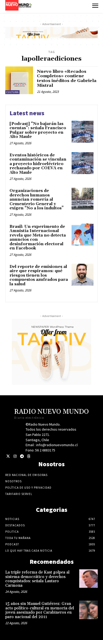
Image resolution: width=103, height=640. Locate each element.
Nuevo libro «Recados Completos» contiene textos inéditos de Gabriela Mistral (66, 78)
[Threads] (28, 456)
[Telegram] (22, 456)
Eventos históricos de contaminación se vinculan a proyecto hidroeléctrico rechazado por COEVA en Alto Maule (38, 164)
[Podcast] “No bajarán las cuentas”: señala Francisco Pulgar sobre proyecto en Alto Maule (38, 130)
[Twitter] (8, 456)
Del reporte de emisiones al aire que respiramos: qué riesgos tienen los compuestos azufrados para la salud (39, 275)
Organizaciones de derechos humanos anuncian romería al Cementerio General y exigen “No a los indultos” (37, 199)
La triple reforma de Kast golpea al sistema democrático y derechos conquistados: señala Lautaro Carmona (37, 579)
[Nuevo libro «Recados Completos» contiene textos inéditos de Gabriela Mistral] (19, 80)
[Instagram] (15, 456)
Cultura (12, 92)
